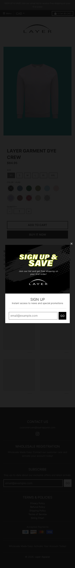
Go (62, 316)
